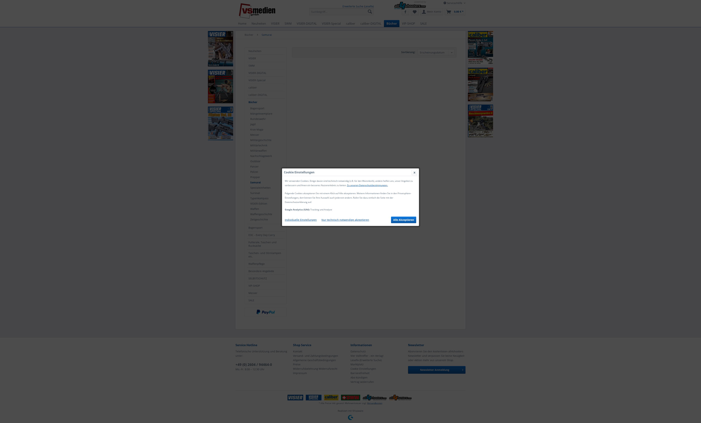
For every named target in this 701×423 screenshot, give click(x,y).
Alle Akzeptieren (403, 220)
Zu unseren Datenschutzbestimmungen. (367, 185)
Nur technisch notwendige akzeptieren (345, 220)
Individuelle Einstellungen (301, 220)
